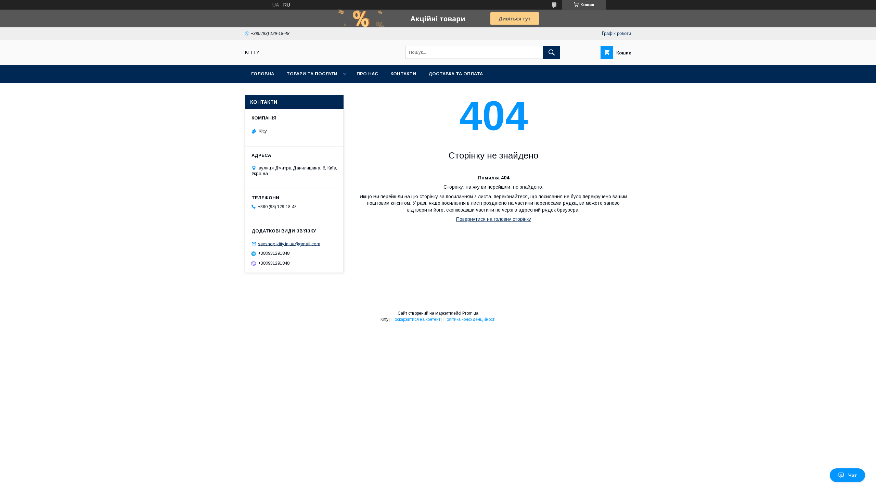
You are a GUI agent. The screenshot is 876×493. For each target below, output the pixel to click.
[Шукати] (551, 52)
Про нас (367, 73)
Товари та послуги (311, 73)
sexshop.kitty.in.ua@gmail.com (289, 243)
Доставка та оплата (455, 73)
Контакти (403, 73)
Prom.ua (470, 313)
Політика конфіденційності (469, 319)
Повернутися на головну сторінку (493, 219)
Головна (262, 73)
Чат (852, 475)
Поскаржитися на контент (415, 319)
